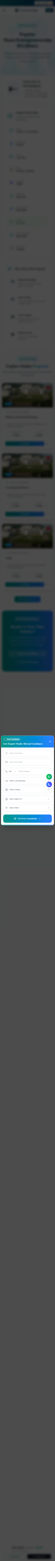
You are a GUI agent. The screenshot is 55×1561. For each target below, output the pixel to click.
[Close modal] (50, 741)
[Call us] (49, 784)
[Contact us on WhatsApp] (49, 777)
